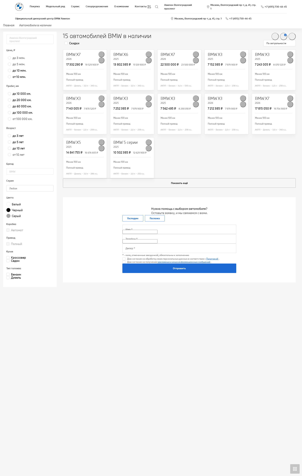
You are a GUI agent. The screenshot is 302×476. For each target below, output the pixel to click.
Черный (17, 210)
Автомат (17, 230)
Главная (8, 25)
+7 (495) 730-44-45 (240, 18)
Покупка (35, 6)
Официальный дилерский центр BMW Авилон (42, 18)
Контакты (141, 6)
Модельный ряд (55, 6)
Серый (16, 216)
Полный (16, 243)
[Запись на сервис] (149, 7)
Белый (16, 204)
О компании (121, 6)
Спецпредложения (97, 6)
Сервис (75, 6)
